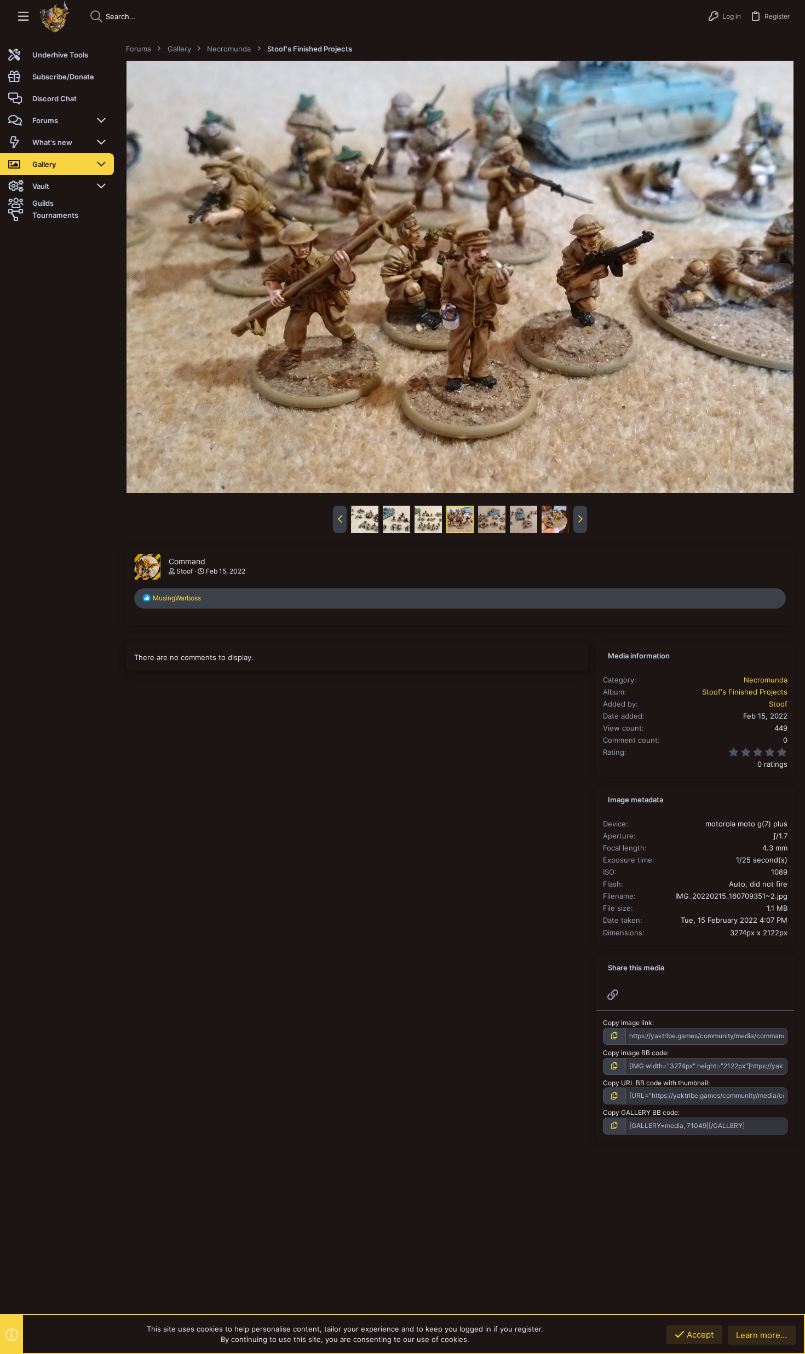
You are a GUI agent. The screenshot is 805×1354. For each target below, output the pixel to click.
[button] (23, 16)
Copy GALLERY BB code (640, 1112)
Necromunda (765, 679)
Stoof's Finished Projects (744, 691)
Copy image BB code (635, 1053)
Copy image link (627, 1023)
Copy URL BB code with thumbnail (655, 1083)
